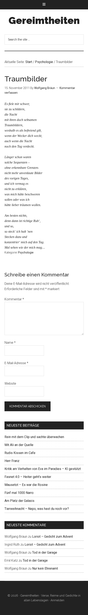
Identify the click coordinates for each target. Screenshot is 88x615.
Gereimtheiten (44, 20)
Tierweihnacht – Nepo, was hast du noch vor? (37, 509)
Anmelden (57, 600)
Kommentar (14, 299)
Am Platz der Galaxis (19, 501)
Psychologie (26, 252)
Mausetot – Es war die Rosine (26, 485)
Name (10, 343)
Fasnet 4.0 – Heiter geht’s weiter (28, 477)
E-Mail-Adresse (16, 363)
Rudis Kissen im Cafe (20, 453)
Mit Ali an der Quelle (19, 445)
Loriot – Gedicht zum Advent (52, 536)
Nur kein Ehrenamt (45, 568)
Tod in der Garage (44, 552)
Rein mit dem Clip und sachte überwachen (34, 437)
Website (10, 383)
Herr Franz (12, 461)
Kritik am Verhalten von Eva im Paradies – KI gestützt (43, 469)
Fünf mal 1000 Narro (19, 493)
